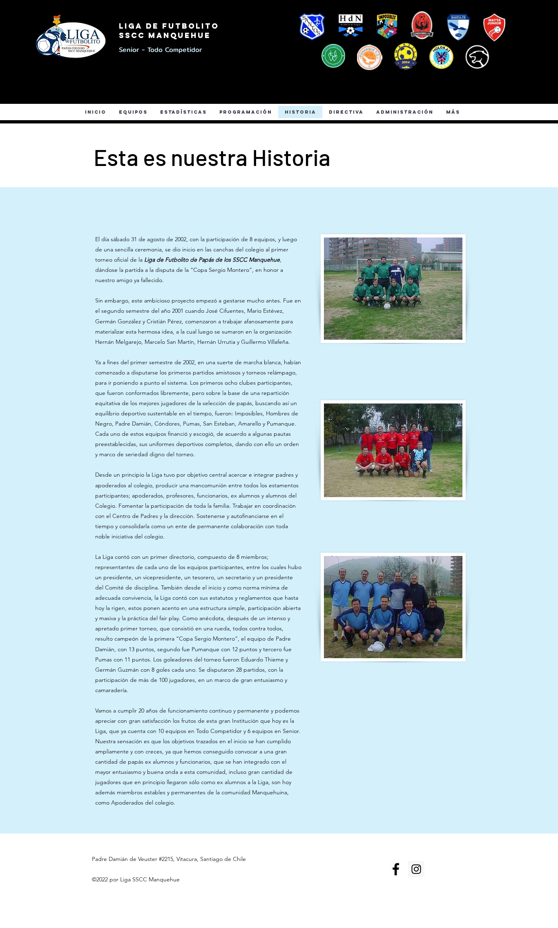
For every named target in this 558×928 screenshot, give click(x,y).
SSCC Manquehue (165, 35)
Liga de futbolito (169, 26)
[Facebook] (38, 93)
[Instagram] (61, 93)
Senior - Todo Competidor (160, 50)
